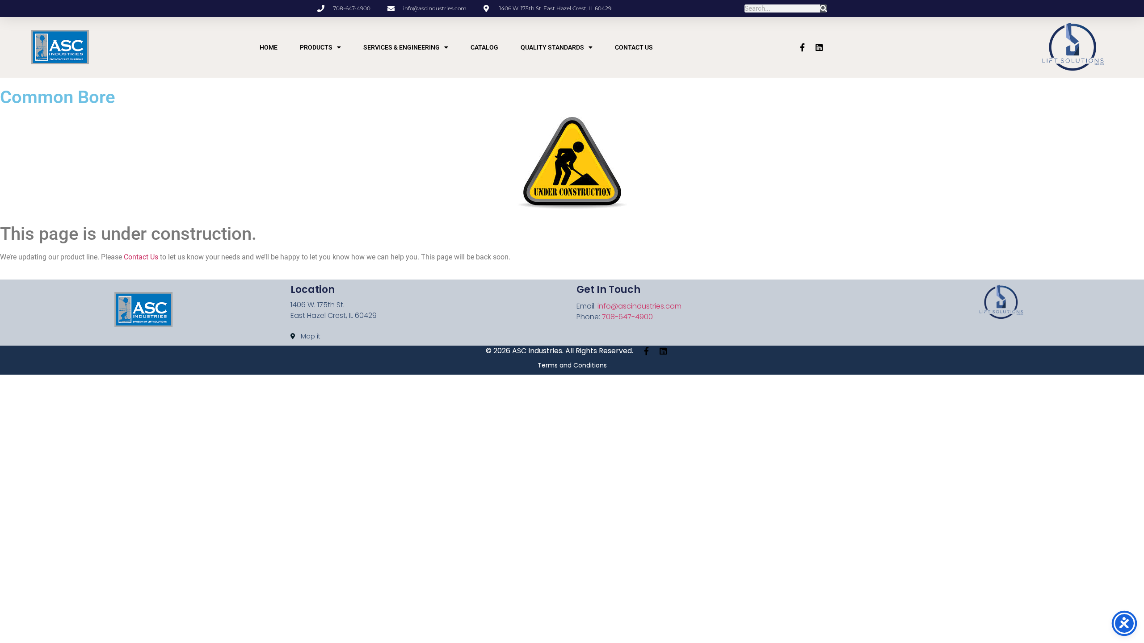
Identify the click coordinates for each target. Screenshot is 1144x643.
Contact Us (141, 257)
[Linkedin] (819, 47)
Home (269, 47)
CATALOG (484, 47)
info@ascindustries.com (639, 306)
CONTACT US (634, 47)
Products (316, 47)
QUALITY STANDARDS (552, 47)
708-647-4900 (627, 317)
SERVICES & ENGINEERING (401, 47)
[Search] (823, 8)
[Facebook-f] (802, 47)
